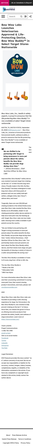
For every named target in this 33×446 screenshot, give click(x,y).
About (8, 435)
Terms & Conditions (24, 439)
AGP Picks (4, 3)
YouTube (4, 348)
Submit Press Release (9, 439)
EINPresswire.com (14, 130)
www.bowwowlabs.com (9, 287)
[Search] (21, 16)
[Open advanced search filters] (25, 16)
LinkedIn (4, 343)
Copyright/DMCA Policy (11, 443)
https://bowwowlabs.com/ (10, 319)
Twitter (3, 340)
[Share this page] (30, 16)
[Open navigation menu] (3, 16)
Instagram (5, 345)
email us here (5, 333)
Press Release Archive (19, 435)
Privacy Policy (25, 443)
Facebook (4, 338)
